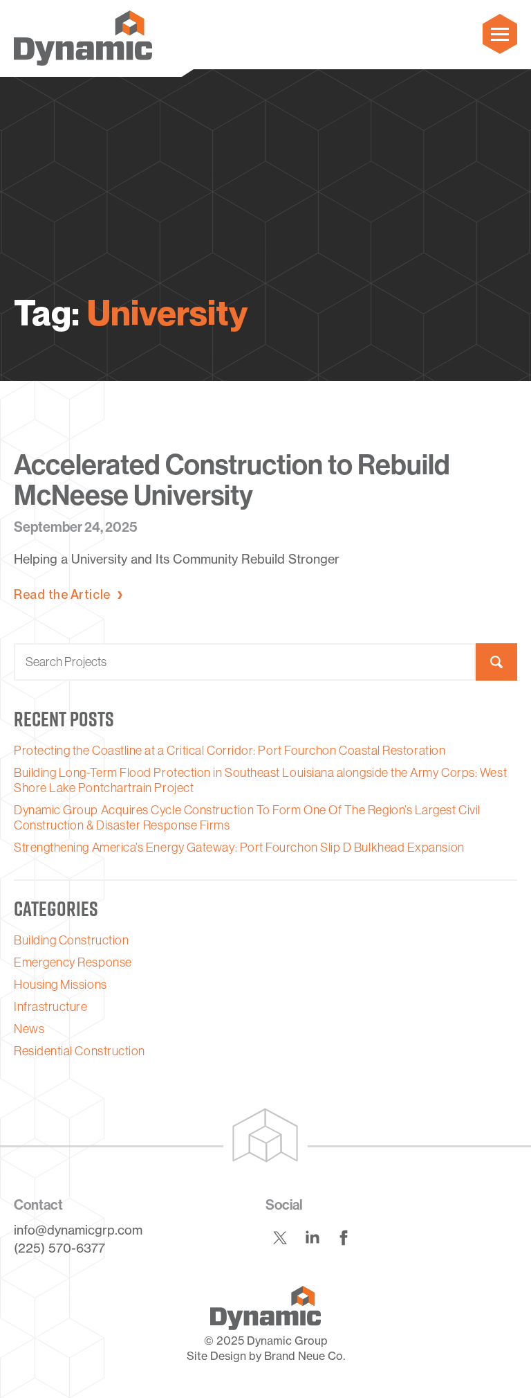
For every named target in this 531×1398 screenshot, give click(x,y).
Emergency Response (73, 962)
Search (496, 662)
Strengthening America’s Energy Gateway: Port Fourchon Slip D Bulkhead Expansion (239, 847)
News (29, 1029)
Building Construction (71, 940)
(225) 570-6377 (59, 1247)
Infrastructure (51, 1007)
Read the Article (62, 595)
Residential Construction (79, 1051)
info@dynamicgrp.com (78, 1229)
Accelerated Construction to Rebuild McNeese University (232, 480)
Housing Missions (60, 985)
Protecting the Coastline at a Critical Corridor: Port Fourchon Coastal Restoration (229, 751)
